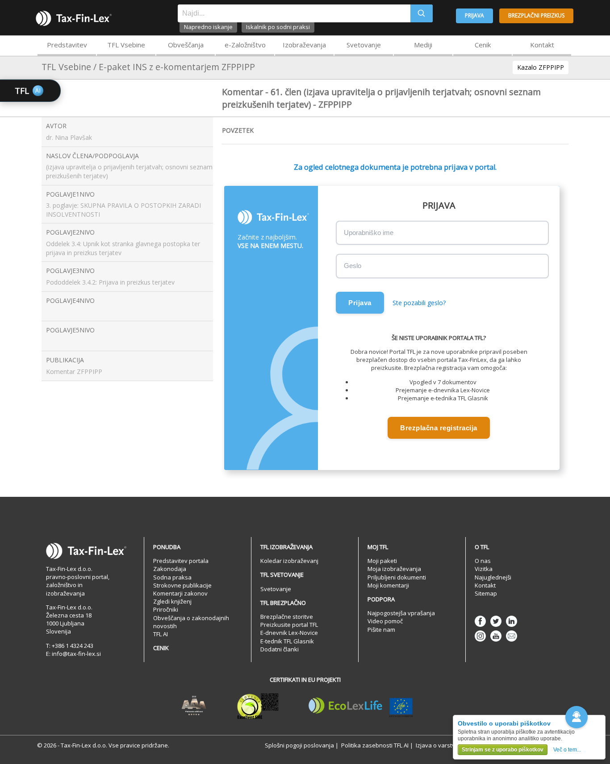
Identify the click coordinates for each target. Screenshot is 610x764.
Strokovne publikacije (182, 585)
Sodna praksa (172, 577)
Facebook (480, 621)
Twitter (495, 621)
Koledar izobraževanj (289, 561)
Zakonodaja (169, 569)
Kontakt (542, 44)
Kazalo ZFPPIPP (540, 67)
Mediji (423, 44)
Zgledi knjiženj (172, 601)
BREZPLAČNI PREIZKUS (536, 15)
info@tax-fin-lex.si (76, 654)
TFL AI (160, 634)
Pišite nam (381, 629)
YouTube (495, 636)
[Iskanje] (421, 13)
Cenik (483, 44)
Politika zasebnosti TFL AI (375, 745)
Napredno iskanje (208, 27)
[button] (576, 717)
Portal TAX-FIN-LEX (74, 18)
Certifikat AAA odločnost (194, 706)
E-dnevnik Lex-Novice (289, 633)
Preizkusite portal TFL (289, 625)
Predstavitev (67, 44)
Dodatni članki (279, 649)
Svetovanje (364, 44)
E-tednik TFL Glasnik (287, 641)
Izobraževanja (304, 44)
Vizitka (484, 569)
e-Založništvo (245, 44)
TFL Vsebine (126, 44)
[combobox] (294, 13)
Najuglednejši (493, 577)
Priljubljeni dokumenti (397, 577)
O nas (483, 561)
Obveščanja (186, 44)
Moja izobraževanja (394, 569)
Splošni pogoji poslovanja (299, 745)
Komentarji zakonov (180, 593)
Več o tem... (567, 750)
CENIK (161, 648)
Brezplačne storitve (286, 617)
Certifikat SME (258, 706)
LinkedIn (511, 621)
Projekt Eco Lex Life (360, 706)
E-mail (511, 636)
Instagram (480, 636)
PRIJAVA (474, 15)
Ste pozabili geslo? (419, 302)
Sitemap (486, 593)
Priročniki (165, 609)
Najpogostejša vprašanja (401, 613)
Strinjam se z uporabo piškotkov (502, 750)
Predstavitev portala (181, 561)
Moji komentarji (388, 585)
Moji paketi (382, 561)
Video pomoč (385, 621)
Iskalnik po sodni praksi (278, 27)
